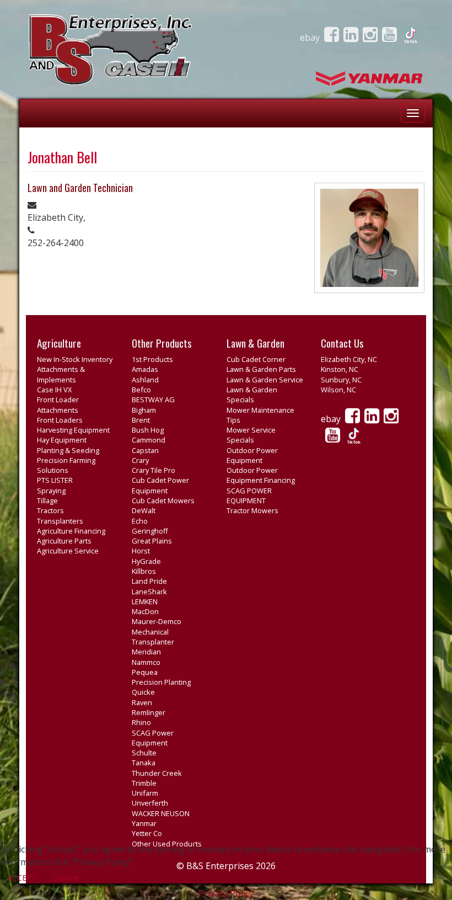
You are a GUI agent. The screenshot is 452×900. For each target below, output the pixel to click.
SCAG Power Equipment (153, 738)
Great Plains (152, 541)
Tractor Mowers (252, 510)
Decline (66, 877)
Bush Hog (148, 430)
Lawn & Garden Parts (261, 369)
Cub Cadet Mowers (163, 500)
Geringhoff (150, 531)
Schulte (144, 753)
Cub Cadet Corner (256, 359)
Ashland (145, 380)
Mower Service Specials (251, 435)
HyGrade (146, 561)
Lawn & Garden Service (265, 380)
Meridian (146, 652)
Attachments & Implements (61, 374)
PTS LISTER (55, 480)
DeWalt (143, 510)
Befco (141, 390)
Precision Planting (161, 682)
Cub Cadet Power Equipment (160, 485)
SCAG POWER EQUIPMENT (249, 495)
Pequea (145, 672)
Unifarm (145, 793)
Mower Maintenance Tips (260, 415)
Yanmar (144, 823)
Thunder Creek (157, 773)
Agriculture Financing (71, 531)
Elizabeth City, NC (349, 359)
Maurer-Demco (156, 621)
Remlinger (148, 712)
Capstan (145, 450)
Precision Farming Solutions (66, 465)
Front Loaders (60, 420)
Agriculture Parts (64, 541)
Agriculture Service (68, 551)
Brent (141, 420)
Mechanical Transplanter (153, 637)
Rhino (141, 722)
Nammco (146, 662)
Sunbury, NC (341, 380)
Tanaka (143, 763)
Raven (142, 702)
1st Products (152, 359)
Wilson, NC (338, 390)
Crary (140, 460)
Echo (140, 521)
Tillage (47, 500)
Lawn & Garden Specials (252, 394)
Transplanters (60, 521)
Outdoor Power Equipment (252, 455)
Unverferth (150, 803)
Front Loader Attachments (58, 404)
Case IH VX (54, 390)
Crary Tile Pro (153, 470)
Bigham (144, 410)
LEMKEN (145, 601)
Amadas (145, 369)
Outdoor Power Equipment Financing (261, 475)
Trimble (144, 783)
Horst (141, 551)
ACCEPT (21, 877)
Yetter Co (147, 833)
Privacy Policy (226, 893)
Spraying (51, 491)
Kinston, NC (339, 369)
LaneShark (149, 592)
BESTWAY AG (153, 399)
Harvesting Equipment (73, 430)
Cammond (148, 440)
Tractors (50, 510)
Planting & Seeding (68, 450)
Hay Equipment (62, 440)
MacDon (145, 611)
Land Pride (149, 581)
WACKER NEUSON (161, 813)
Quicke (143, 692)
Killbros (144, 571)
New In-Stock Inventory (74, 359)
